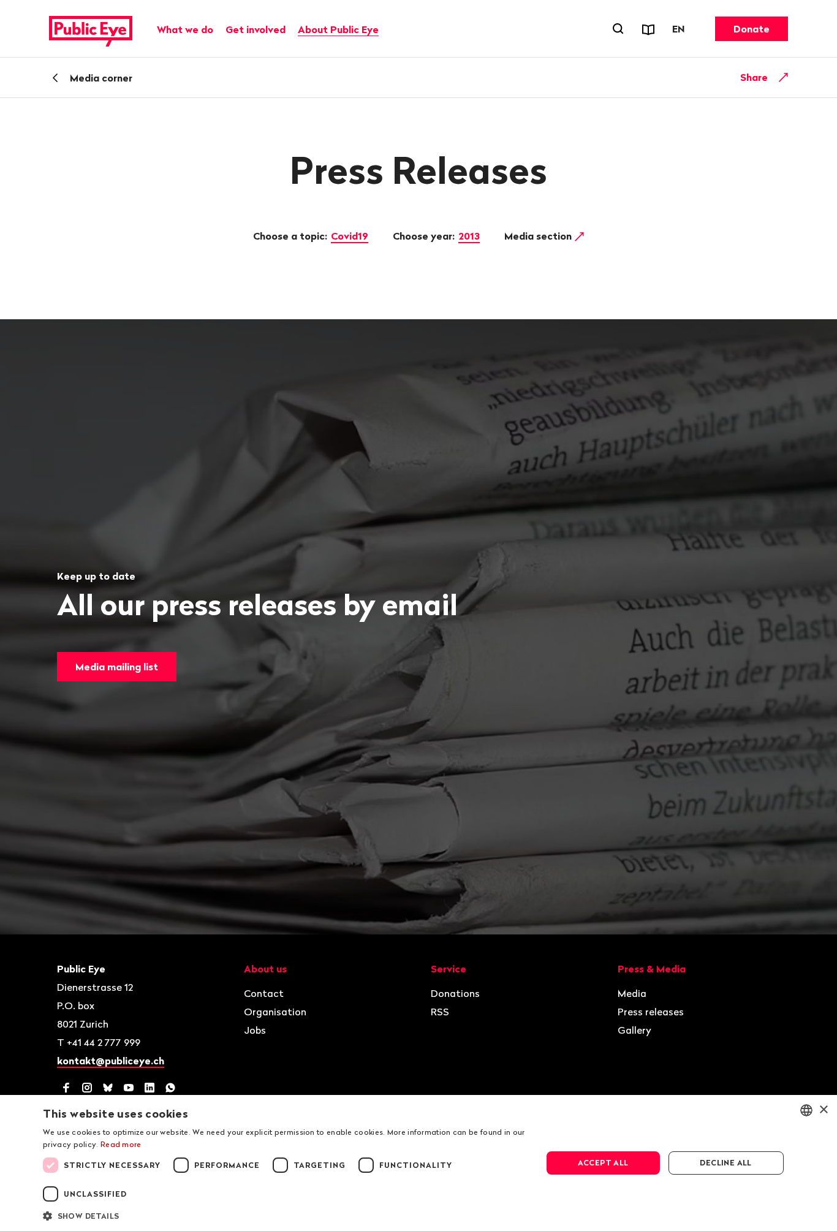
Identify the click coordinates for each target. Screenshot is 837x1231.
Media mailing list (116, 667)
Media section (539, 236)
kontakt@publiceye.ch (110, 1061)
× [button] (823, 1110)
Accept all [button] (603, 1162)
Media (632, 993)
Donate (751, 29)
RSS (440, 1012)
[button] (285, 1215)
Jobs (255, 1030)
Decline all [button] (725, 1162)
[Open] (783, 77)
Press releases (651, 1012)
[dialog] (418, 1163)
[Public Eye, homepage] (90, 29)
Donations (455, 993)
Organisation (275, 1012)
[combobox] (806, 1110)
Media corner (101, 78)
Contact (264, 993)
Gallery (634, 1030)
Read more (121, 1144)
